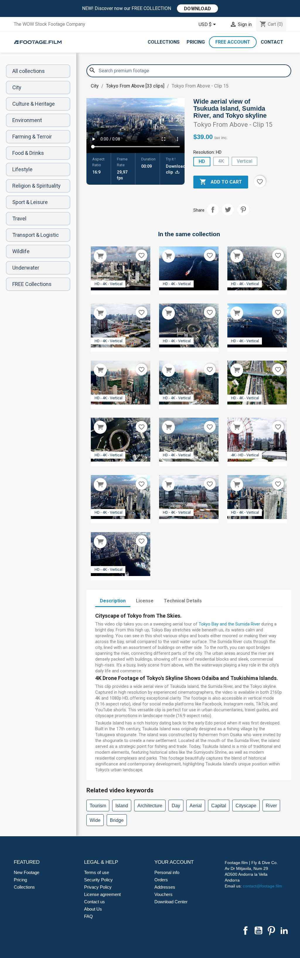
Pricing (196, 42)
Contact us (94, 901)
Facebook (245, 930)
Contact (272, 42)
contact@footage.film (262, 886)
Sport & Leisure (30, 202)
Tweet (228, 209)
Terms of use (96, 872)
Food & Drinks (28, 153)
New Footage (26, 872)
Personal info (166, 872)
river (271, 805)
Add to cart (221, 181)
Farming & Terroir (32, 136)
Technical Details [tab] (183, 601)
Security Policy (98, 879)
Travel (19, 218)
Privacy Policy (98, 887)
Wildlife (21, 251)
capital (218, 805)
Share (213, 209)
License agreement (102, 894)
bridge (117, 820)
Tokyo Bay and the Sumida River (229, 624)
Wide (95, 820)
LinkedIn (284, 930)
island (121, 805)
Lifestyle (22, 169)
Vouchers (163, 894)
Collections (164, 42)
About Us (93, 908)
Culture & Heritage (33, 104)
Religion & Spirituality (36, 186)
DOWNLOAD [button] (197, 8)
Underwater (25, 268)
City (16, 87)
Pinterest (243, 209)
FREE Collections (32, 284)
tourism (98, 805)
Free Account (232, 42)
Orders (161, 879)
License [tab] (145, 601)
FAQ (88, 916)
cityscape (246, 805)
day (176, 805)
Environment (27, 120)
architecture (149, 805)
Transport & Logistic (35, 235)
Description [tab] (113, 601)
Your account (174, 862)
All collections (28, 71)
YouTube (258, 930)
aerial (196, 805)
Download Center (171, 901)
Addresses (164, 887)
